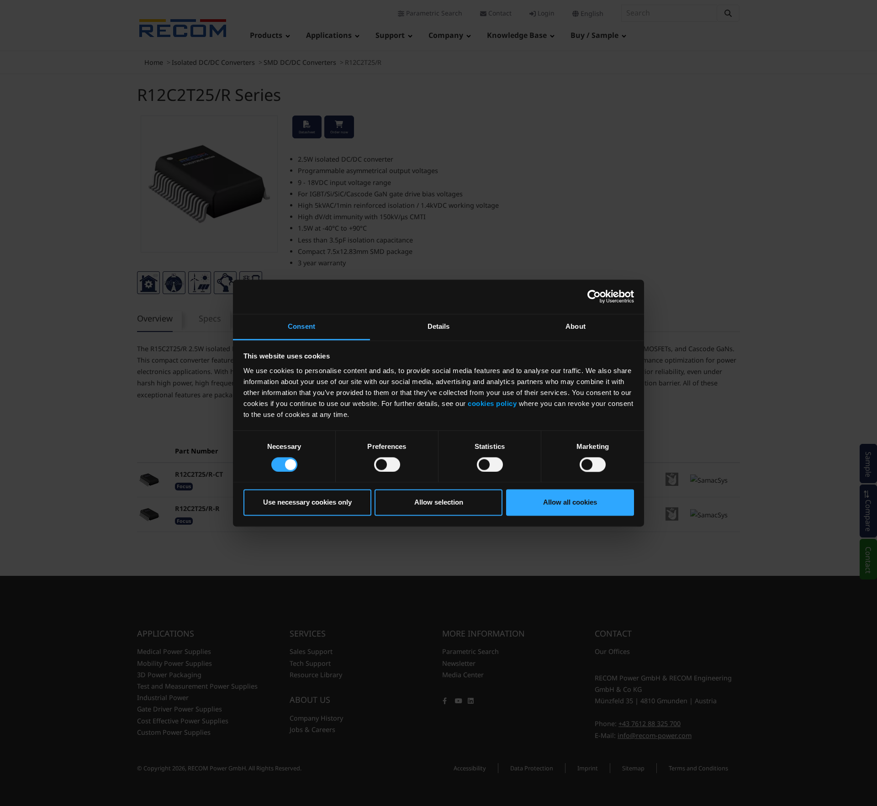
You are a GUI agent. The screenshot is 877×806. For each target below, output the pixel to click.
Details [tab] (439, 326)
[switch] (387, 464)
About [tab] (575, 326)
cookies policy (492, 403)
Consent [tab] (301, 326)
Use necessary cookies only (307, 502)
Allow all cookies (570, 502)
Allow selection (438, 502)
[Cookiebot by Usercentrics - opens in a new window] (594, 296)
